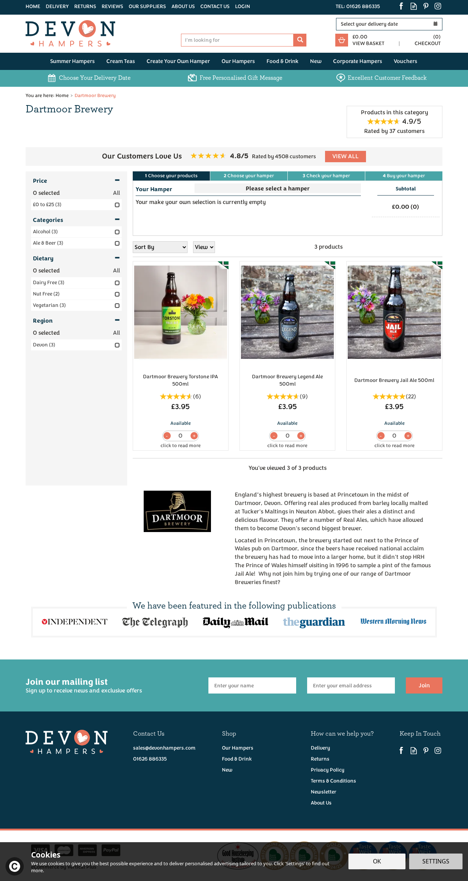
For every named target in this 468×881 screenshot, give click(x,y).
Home (33, 6)
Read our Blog (413, 6)
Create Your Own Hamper (178, 61)
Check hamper (326, 175)
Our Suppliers (147, 6)
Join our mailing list (84, 685)
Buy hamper (404, 175)
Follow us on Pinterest (425, 6)
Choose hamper (249, 175)
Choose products (171, 175)
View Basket (368, 43)
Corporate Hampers (357, 61)
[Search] (300, 40)
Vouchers (405, 61)
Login (242, 6)
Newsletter (323, 792)
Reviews (112, 6)
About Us (321, 803)
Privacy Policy (327, 770)
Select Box (278, 188)
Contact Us (215, 6)
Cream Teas (120, 61)
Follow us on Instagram (437, 6)
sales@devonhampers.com (164, 748)
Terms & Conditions (333, 781)
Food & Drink (237, 759)
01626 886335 (150, 759)
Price (40, 181)
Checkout (428, 43)
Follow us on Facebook (401, 6)
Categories (48, 220)
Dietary (43, 258)
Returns (320, 759)
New (227, 770)
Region (43, 320)
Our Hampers (237, 748)
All (116, 193)
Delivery (320, 748)
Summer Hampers (72, 61)
